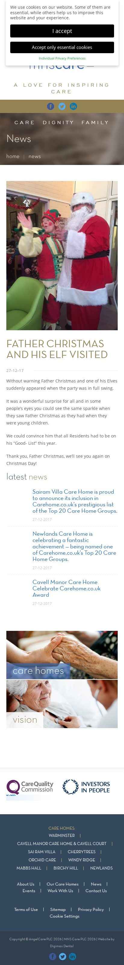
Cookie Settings (64, 916)
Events (29, 891)
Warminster (62, 836)
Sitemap (58, 910)
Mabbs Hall (29, 868)
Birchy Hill (66, 868)
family (96, 122)
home (13, 156)
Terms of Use (26, 910)
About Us (25, 884)
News (96, 884)
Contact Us (96, 891)
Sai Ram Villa (41, 852)
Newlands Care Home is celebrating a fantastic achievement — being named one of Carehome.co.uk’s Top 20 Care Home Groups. (74, 546)
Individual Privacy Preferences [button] (62, 58)
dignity (59, 122)
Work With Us (60, 891)
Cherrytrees (81, 852)
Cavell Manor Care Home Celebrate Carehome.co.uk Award (67, 589)
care (25, 122)
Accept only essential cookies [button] (62, 47)
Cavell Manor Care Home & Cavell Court (62, 844)
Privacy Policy (91, 910)
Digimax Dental (62, 946)
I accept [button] (62, 30)
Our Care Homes (63, 884)
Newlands (101, 868)
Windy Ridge (81, 860)
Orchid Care (42, 860)
